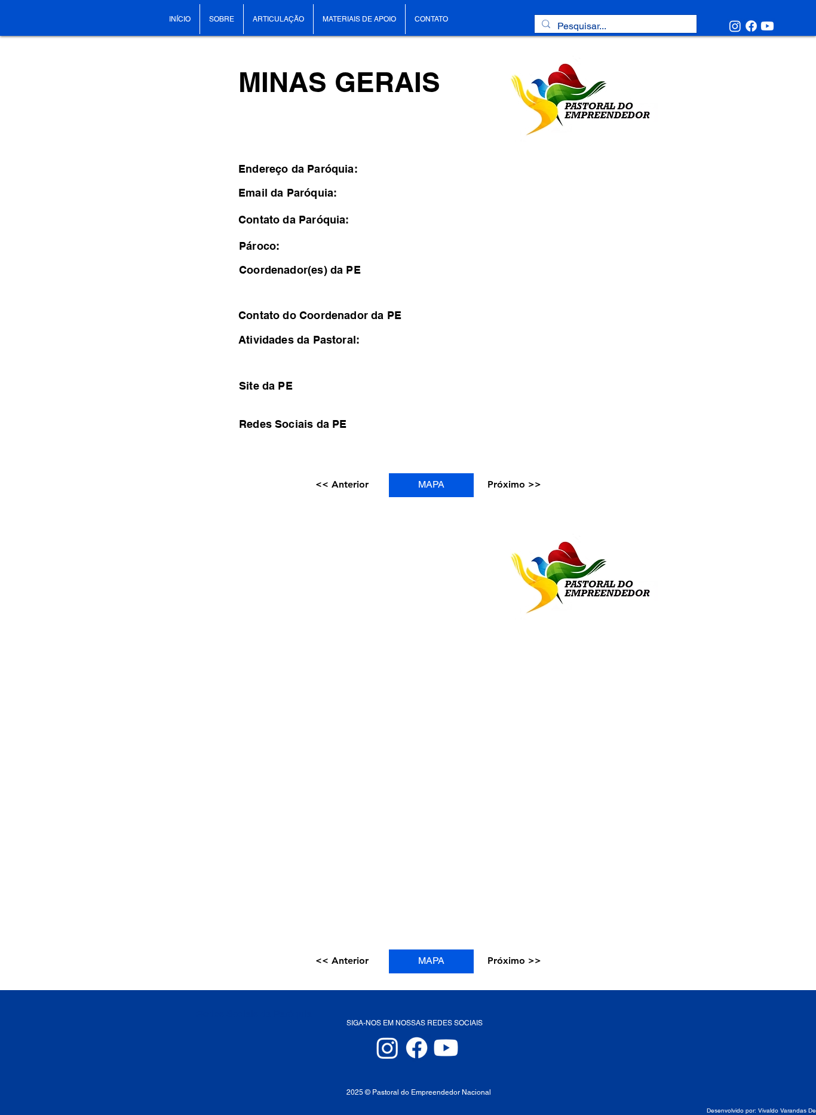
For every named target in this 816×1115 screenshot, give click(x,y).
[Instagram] (735, 26)
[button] (343, 485)
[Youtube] (767, 26)
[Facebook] (751, 26)
